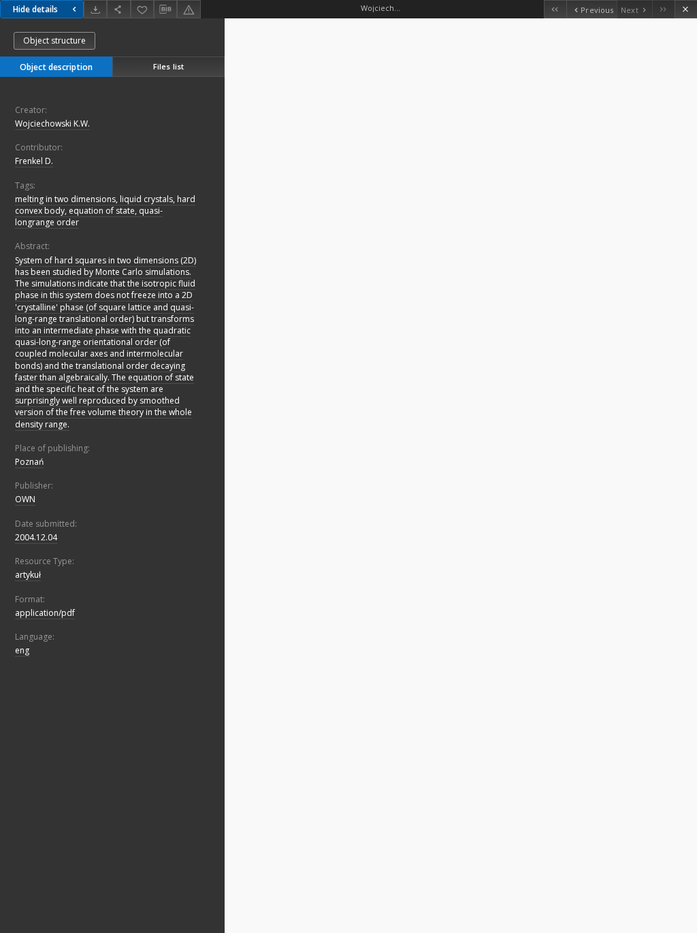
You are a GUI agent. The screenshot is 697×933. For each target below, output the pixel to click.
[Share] (118, 9)
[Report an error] (188, 9)
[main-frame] (461, 475)
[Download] (95, 9)
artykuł (28, 574)
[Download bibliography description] (165, 9)
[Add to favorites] (142, 9)
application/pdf (45, 613)
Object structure (54, 40)
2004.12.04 (36, 537)
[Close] (686, 9)
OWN (25, 499)
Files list (168, 66)
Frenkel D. (34, 161)
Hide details (35, 9)
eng (22, 650)
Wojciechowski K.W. (52, 123)
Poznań (29, 462)
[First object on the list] (555, 9)
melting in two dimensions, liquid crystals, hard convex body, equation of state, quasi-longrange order (105, 210)
